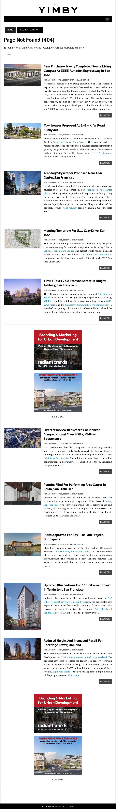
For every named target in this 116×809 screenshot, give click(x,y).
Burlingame (63, 551)
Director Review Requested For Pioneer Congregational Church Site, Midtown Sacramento (72, 434)
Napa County (70, 207)
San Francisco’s (89, 189)
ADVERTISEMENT (58, 416)
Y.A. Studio (49, 304)
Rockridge (92, 657)
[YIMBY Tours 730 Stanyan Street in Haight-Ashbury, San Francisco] (22, 303)
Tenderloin (69, 601)
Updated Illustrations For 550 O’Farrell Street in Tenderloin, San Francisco (77, 587)
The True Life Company (95, 254)
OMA (108, 301)
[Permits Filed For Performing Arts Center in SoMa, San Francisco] (22, 503)
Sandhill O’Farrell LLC (55, 612)
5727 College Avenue (72, 657)
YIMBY (47, 301)
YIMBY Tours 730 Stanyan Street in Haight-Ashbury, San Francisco (75, 283)
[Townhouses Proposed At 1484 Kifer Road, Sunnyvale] (22, 137)
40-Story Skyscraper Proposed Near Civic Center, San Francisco (73, 175)
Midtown (50, 458)
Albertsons (73, 675)
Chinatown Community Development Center (88, 304)
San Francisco (51, 504)
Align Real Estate (61, 671)
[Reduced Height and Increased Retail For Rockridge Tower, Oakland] (22, 657)
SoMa (108, 501)
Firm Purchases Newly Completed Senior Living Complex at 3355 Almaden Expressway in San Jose (77, 70)
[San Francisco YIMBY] (58, 8)
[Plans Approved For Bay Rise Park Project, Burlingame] (22, 554)
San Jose (48, 250)
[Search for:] (18, 54)
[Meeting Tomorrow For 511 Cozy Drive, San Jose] (22, 246)
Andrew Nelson (76, 135)
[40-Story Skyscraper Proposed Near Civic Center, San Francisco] (22, 193)
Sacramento (62, 458)
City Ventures (101, 152)
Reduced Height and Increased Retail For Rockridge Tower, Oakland (73, 642)
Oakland (102, 657)
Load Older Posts (58, 794)
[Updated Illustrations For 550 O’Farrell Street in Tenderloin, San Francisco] (22, 628)
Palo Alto (99, 609)
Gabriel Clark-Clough (79, 80)
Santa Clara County (75, 142)
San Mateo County (80, 551)
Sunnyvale (58, 142)
